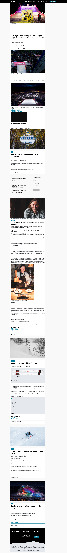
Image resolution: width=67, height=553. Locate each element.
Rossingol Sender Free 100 (14, 418)
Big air (11, 128)
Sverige (19, 172)
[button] (53, 1)
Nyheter (11, 172)
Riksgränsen (20, 334)
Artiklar (11, 334)
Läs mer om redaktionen (25, 537)
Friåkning (14, 477)
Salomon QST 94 (13, 417)
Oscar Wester (26, 128)
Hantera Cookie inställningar (37, 538)
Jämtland (14, 172)
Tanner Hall (29, 128)
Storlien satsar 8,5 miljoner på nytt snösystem (19, 178)
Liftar (15, 172)
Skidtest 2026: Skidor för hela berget (17, 187)
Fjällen (14, 334)
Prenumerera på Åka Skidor (36, 536)
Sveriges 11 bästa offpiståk (14, 522)
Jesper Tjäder (22, 128)
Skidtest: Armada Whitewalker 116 (17, 192)
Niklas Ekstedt (17, 334)
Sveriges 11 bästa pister (14, 328)
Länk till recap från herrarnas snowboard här (16, 111)
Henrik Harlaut (14, 128)
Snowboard (23, 334)
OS (15, 477)
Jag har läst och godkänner (36, 187)
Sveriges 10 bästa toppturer (14, 329)
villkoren (40, 187)
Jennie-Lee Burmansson (18, 128)
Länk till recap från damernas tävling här (16, 109)
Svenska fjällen (26, 334)
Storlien (17, 172)
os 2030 (17, 477)
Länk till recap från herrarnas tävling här (16, 110)
